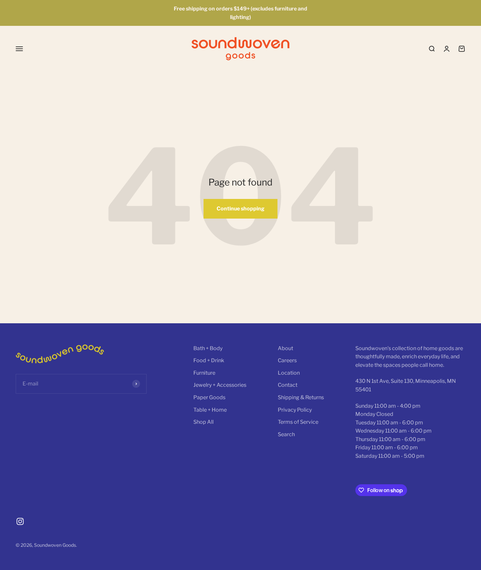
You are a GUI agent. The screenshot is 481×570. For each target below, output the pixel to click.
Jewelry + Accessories (219, 385)
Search (286, 434)
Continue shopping (240, 208)
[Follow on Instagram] (20, 521)
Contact (287, 385)
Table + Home (210, 410)
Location (289, 373)
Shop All (203, 422)
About (285, 348)
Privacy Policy (295, 410)
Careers (287, 360)
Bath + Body (208, 348)
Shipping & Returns (301, 397)
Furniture (204, 373)
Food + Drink (208, 360)
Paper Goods (209, 397)
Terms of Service (298, 422)
